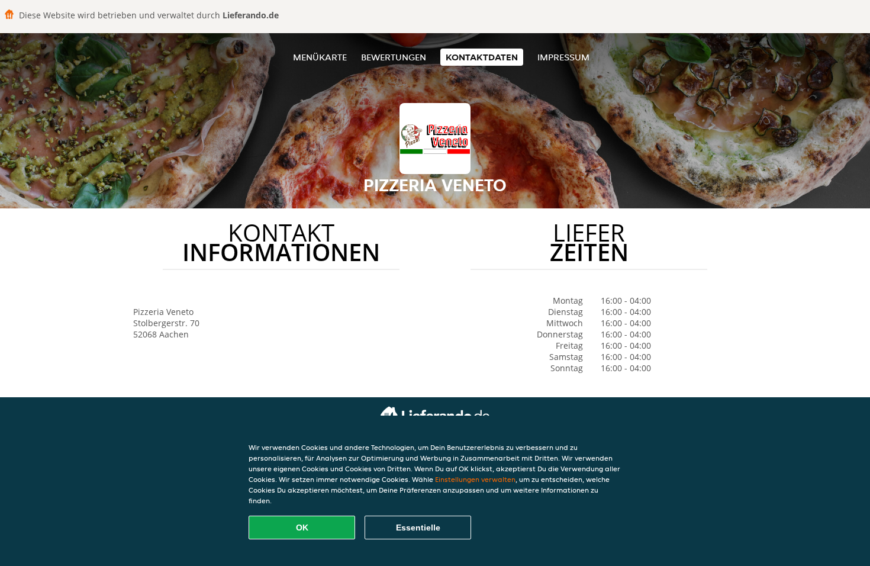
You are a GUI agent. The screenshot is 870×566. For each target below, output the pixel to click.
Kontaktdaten (482, 57)
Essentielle (418, 527)
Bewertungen (393, 57)
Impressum (563, 57)
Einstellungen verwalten (475, 479)
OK (302, 527)
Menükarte (320, 57)
